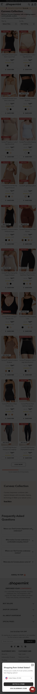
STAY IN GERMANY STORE (18, 688)
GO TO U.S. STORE (19, 684)
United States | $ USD (14, 678)
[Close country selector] (32, 665)
